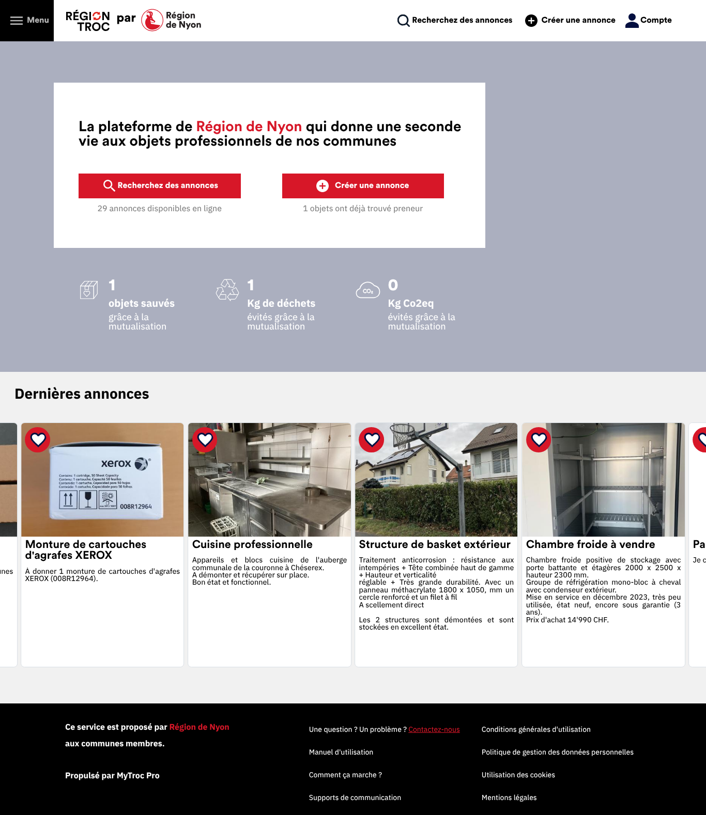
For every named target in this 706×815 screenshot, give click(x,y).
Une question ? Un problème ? (384, 729)
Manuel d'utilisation (341, 752)
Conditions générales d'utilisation (536, 729)
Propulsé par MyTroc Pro (112, 776)
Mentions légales (509, 797)
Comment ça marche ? (345, 774)
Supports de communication (355, 797)
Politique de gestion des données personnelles (558, 752)
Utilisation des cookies (518, 774)
